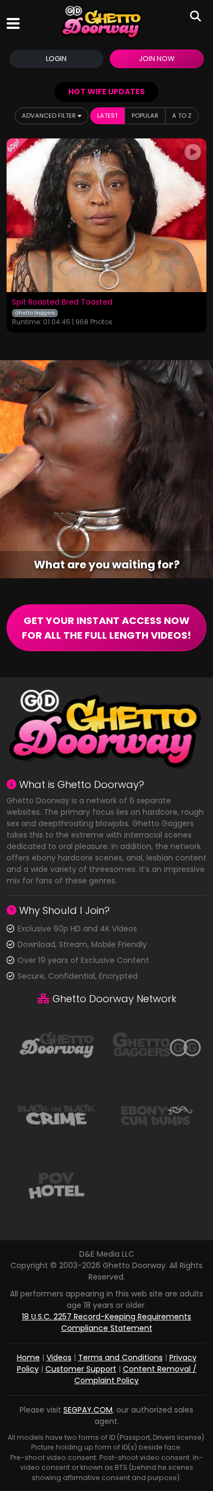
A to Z (182, 115)
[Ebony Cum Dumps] (156, 1114)
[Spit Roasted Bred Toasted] (106, 215)
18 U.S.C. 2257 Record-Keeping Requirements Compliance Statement (106, 1322)
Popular (145, 115)
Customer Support (80, 1368)
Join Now (157, 58)
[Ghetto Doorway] (102, 23)
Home (28, 1357)
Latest (107, 115)
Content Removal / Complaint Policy (135, 1374)
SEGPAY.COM (88, 1409)
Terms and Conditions (120, 1357)
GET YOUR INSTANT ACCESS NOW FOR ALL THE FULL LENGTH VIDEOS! (106, 628)
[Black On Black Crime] (56, 1114)
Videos (59, 1357)
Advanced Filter (50, 115)
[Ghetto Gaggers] (156, 1043)
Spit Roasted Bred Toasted (62, 302)
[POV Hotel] (56, 1184)
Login (56, 58)
